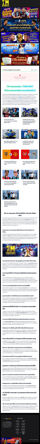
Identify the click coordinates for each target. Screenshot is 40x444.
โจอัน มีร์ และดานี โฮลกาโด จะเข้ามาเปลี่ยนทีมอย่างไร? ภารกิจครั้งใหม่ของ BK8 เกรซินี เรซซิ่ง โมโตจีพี (10, 204)
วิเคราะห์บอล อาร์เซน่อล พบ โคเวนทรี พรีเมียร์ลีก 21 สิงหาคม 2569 (29, 163)
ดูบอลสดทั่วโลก (17, 427)
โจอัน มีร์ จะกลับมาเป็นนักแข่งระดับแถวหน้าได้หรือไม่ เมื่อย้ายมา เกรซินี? (29, 183)
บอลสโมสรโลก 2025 (23, 427)
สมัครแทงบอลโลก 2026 (23, 432)
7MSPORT (20, 97)
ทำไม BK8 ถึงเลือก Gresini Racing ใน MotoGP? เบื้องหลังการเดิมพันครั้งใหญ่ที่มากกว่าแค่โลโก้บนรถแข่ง (29, 122)
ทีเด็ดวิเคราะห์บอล (17, 432)
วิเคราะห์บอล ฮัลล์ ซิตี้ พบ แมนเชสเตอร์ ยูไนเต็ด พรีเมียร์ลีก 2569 (10, 163)
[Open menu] (38, 3)
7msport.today (36, 439)
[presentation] (10, 112)
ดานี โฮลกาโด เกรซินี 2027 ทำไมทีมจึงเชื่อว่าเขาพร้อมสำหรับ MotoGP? (28, 143)
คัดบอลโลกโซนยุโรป (23, 429)
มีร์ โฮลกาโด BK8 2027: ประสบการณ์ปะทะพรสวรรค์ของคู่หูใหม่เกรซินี (10, 121)
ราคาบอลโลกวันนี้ (17, 424)
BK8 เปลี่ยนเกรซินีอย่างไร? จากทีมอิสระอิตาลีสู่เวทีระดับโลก (10, 142)
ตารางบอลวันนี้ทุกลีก (23, 424)
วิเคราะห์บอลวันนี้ (17, 421)
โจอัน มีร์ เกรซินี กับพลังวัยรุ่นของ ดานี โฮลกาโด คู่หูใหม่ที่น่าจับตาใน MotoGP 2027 (10, 183)
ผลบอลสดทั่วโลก (23, 421)
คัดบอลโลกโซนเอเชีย (17, 429)
